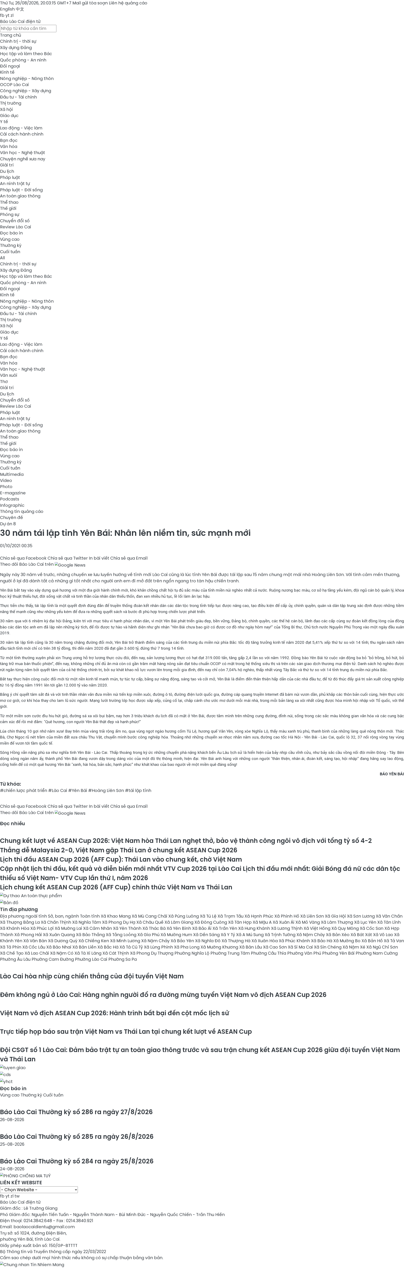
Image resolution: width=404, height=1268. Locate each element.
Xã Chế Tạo (12, 953)
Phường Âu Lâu (16, 959)
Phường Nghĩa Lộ (192, 953)
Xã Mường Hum (177, 935)
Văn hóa (8, 146)
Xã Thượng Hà (236, 941)
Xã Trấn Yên (225, 928)
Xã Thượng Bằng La (20, 922)
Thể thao (9, 202)
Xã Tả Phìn (11, 947)
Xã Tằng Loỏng (121, 935)
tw (17, 1196)
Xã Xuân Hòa (265, 941)
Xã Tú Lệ (209, 916)
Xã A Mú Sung (250, 935)
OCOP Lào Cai (14, 85)
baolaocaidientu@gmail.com (44, 1227)
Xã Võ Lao (383, 935)
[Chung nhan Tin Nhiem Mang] (32, 1264)
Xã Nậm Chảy (156, 941)
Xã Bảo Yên (183, 941)
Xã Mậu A (263, 922)
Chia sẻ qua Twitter (68, 558)
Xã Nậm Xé (354, 947)
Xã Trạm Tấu (231, 916)
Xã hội (6, 109)
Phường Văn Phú (304, 953)
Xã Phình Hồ (287, 916)
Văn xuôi (8, 375)
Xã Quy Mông (345, 928)
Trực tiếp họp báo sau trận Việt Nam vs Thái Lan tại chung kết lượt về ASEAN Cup (126, 1031)
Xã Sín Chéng (328, 947)
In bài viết (99, 558)
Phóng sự (9, 214)
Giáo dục (9, 115)
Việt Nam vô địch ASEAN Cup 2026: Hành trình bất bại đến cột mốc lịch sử (114, 1013)
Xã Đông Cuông (211, 922)
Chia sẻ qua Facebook (23, 558)
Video (6, 480)
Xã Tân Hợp (240, 922)
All (2, 258)
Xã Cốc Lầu (34, 947)
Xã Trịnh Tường (280, 935)
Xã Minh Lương (125, 941)
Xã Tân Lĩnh (389, 922)
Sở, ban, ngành (64, 916)
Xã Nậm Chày (311, 935)
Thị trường (10, 103)
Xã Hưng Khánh (254, 928)
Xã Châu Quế (150, 922)
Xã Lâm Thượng (337, 922)
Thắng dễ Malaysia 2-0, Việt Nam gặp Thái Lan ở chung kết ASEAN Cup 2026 (118, 850)
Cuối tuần (10, 252)
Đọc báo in (11, 233)
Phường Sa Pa (122, 959)
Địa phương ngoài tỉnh (24, 916)
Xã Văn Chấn (389, 916)
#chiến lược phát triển (23, 790)
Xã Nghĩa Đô (208, 941)
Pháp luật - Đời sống (21, 190)
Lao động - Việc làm (21, 128)
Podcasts (9, 499)
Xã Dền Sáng (207, 935)
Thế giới (8, 208)
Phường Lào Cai (91, 959)
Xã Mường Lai (69, 928)
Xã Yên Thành (127, 928)
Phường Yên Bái (339, 953)
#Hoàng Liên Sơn (106, 790)
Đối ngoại (10, 66)
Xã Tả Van (394, 941)
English (7, 9)
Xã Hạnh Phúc (259, 916)
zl (12, 15)
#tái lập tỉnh (138, 790)
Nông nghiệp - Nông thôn (27, 78)
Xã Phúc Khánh (295, 941)
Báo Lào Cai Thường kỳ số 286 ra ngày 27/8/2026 (76, 1112)
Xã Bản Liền (84, 947)
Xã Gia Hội (336, 916)
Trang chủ (10, 35)
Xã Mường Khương (220, 947)
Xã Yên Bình (179, 928)
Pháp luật (10, 177)
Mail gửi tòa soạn (90, 3)
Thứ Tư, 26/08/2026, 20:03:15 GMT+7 (35, 3)
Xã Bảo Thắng (91, 935)
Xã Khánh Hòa (15, 928)
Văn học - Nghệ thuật (22, 153)
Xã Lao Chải (37, 953)
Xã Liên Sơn (312, 916)
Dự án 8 (8, 524)
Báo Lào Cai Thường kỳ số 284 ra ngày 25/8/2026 (77, 1161)
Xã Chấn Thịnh (56, 922)
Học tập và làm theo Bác (26, 54)
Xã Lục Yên (365, 922)
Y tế (4, 122)
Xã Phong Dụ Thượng (152, 953)
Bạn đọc (8, 140)
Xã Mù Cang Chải (150, 916)
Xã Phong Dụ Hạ (119, 922)
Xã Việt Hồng (317, 928)
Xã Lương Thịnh (287, 928)
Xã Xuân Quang (59, 935)
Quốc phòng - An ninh (23, 60)
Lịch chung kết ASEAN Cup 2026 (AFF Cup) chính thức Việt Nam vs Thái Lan (116, 887)
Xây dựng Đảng (16, 48)
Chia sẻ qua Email (129, 558)
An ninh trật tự (15, 183)
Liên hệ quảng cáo (128, 3)
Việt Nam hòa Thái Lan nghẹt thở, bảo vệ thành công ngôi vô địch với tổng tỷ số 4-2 (186, 840)
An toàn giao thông (20, 196)
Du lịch (7, 171)
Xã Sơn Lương (361, 916)
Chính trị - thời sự (18, 41)
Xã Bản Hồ (372, 941)
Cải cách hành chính (21, 134)
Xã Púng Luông (184, 916)
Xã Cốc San (372, 928)
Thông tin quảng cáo (21, 511)
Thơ (4, 382)
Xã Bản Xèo (338, 935)
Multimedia (12, 474)
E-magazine (13, 493)
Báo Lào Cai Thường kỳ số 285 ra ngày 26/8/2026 (77, 1136)
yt (7, 15)
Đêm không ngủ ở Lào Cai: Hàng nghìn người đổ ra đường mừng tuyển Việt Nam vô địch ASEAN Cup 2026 (163, 994)
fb (2, 15)
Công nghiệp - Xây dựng (25, 91)
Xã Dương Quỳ (63, 941)
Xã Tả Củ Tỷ (132, 947)
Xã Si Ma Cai (301, 947)
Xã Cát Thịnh (116, 953)
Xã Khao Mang (116, 916)
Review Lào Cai (15, 227)
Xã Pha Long (187, 947)
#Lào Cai (57, 790)
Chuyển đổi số (15, 221)
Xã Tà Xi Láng (88, 953)
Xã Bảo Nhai (59, 947)
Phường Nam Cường (377, 953)
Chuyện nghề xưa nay (22, 159)
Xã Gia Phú (149, 935)
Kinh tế (7, 72)
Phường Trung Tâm (230, 953)
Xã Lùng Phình (159, 947)
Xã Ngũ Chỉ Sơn (382, 947)
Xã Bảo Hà (322, 941)
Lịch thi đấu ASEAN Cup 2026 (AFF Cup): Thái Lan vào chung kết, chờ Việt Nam (121, 859)
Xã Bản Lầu (251, 947)
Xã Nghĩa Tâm (87, 922)
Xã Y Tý (228, 935)
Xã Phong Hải (28, 935)
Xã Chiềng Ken (94, 941)
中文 (20, 9)
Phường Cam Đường (53, 959)
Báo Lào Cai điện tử (20, 21)
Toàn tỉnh (90, 916)
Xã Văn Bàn (35, 941)
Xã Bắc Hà (108, 947)
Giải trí (6, 165)
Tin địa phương (19, 909)
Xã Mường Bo (347, 941)
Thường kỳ (10, 245)
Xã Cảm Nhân (98, 928)
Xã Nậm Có (62, 953)
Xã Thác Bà (154, 928)
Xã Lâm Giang (179, 922)
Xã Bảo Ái (202, 928)
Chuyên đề (11, 517)
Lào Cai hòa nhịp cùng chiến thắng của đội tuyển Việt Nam (92, 976)
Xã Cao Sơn (275, 947)
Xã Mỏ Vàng (308, 922)
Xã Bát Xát (362, 935)
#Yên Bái (77, 790)
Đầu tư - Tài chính (18, 97)
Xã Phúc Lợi (42, 928)
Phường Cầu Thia (269, 953)
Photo (6, 487)
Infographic (12, 505)
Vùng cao (10, 239)
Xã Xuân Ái (284, 922)
